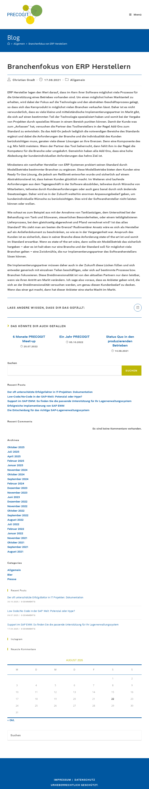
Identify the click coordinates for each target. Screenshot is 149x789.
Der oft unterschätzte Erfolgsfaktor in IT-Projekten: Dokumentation (50, 392)
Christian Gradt (24, 80)
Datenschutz (84, 779)
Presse (11, 579)
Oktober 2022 (15, 510)
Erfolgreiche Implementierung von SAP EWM (36, 405)
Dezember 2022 (17, 501)
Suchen (12, 363)
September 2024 (17, 479)
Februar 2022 (15, 529)
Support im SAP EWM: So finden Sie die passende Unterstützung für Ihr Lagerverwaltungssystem (69, 401)
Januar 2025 (15, 465)
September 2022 (17, 515)
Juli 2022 (13, 524)
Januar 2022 (15, 533)
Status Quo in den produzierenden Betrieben (120, 340)
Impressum (62, 779)
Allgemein (77, 80)
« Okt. (11, 720)
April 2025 (14, 456)
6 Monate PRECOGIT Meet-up (29, 338)
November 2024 (17, 470)
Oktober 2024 (15, 474)
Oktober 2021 (15, 542)
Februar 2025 (15, 460)
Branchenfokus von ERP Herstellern (48, 43)
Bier (9, 574)
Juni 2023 (13, 497)
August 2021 (15, 551)
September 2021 (17, 547)
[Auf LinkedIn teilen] (138, 308)
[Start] (8, 43)
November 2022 (17, 506)
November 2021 (17, 538)
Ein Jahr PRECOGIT (74, 336)
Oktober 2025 (15, 447)
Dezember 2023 (17, 488)
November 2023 (17, 492)
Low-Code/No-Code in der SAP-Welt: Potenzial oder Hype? (44, 396)
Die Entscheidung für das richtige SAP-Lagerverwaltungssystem (49, 410)
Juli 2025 (13, 451)
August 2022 (15, 519)
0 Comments (28, 601)
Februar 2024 (15, 483)
